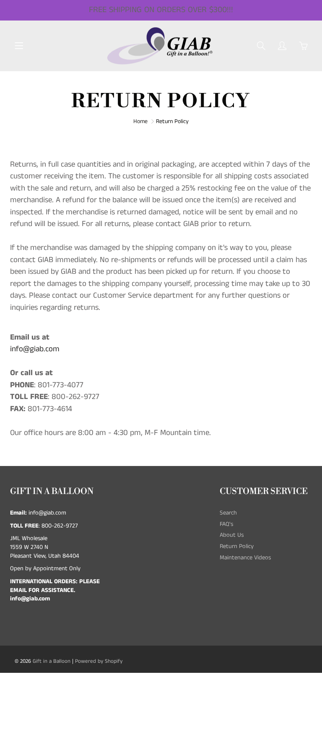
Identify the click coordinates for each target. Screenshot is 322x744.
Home (140, 121)
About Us (232, 535)
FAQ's (226, 524)
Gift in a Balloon (51, 661)
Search (228, 513)
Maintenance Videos (245, 557)
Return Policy (237, 546)
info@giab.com (35, 349)
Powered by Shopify (98, 661)
